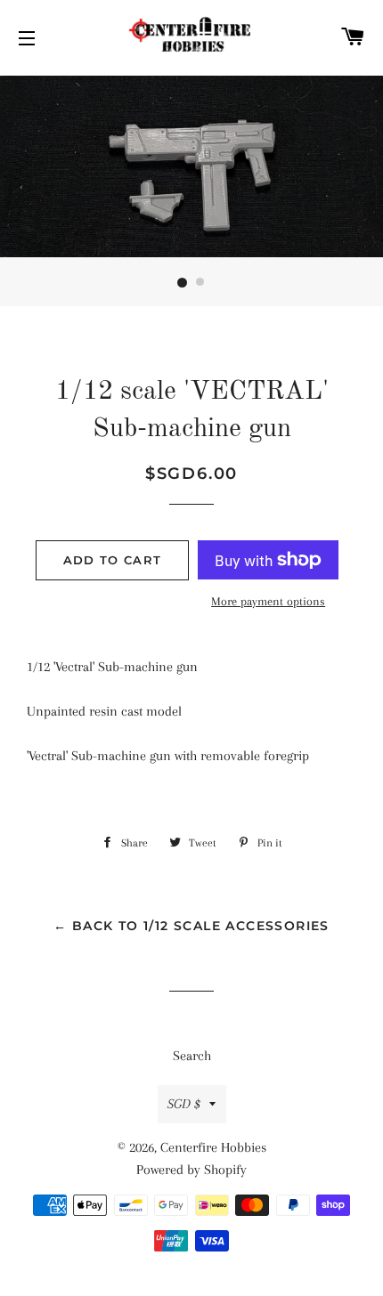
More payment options (268, 601)
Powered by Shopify (191, 1170)
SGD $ (183, 1104)
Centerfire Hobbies (213, 1147)
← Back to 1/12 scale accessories (191, 926)
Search (192, 1056)
